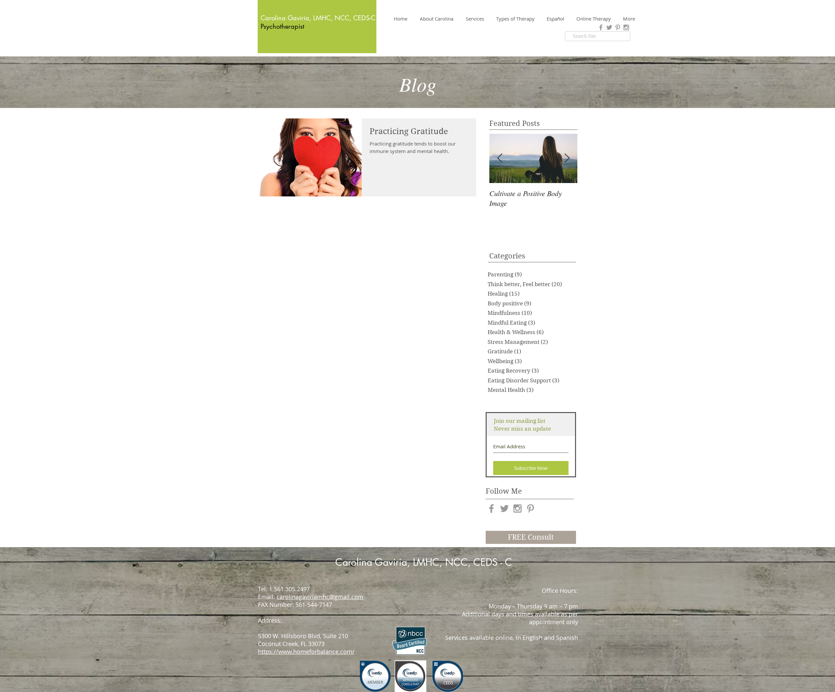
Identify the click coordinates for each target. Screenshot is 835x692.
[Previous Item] (500, 158)
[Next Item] (567, 158)
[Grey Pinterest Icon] (618, 27)
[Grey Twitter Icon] (609, 27)
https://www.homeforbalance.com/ (306, 651)
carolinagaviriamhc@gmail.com (320, 597)
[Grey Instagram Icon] (626, 27)
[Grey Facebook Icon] (601, 27)
